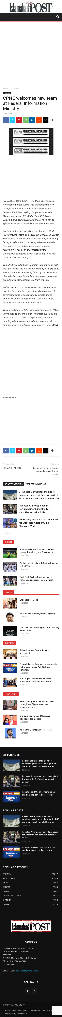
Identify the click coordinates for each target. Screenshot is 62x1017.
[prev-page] (4, 533)
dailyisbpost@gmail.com (26, 970)
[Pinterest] (19, 120)
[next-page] (9, 533)
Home (5, 88)
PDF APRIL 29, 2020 (12, 468)
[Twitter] (12, 120)
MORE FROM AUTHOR (36, 484)
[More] (52, 120)
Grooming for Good (29, 600)
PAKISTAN (15, 88)
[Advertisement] (31, 53)
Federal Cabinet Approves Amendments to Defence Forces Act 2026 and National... (38, 667)
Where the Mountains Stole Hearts (36, 730)
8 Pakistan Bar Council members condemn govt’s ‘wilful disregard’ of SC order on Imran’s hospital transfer (39, 495)
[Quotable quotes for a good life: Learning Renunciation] (10, 631)
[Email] (45, 120)
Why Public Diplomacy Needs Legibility (37, 614)
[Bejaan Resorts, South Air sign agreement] (10, 654)
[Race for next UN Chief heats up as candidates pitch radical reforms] (11, 796)
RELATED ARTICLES (14, 484)
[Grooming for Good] (10, 603)
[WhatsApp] (26, 120)
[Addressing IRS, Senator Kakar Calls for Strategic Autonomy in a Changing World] (10, 523)
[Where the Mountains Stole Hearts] (10, 733)
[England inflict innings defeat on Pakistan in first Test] (10, 567)
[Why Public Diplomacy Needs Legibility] (10, 617)
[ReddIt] (39, 120)
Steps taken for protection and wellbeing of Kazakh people (46, 471)
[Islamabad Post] (31, 7)
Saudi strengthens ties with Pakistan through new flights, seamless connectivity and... (37, 704)
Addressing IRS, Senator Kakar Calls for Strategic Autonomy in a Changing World (39, 523)
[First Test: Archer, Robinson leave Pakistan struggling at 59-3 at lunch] (10, 581)
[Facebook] (6, 120)
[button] (5, 17)
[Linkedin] (32, 120)
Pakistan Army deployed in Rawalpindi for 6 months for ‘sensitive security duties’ (34, 509)
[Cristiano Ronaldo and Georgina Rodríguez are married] (10, 720)
